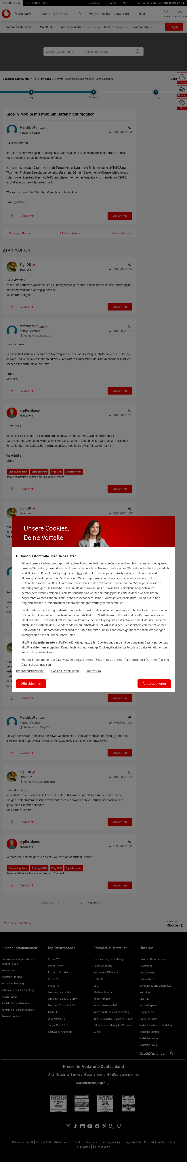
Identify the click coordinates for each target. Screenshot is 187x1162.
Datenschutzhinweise (30, 671)
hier (79, 573)
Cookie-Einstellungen (65, 671)
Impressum (94, 671)
